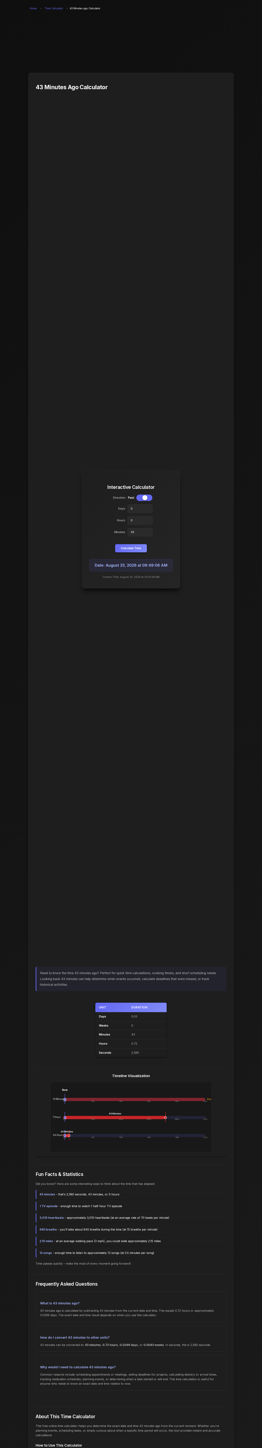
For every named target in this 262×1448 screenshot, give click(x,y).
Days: (121, 508)
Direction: (119, 497)
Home (33, 8)
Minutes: (119, 532)
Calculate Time (131, 548)
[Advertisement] (131, 44)
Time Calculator (54, 8)
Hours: (121, 520)
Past (131, 497)
